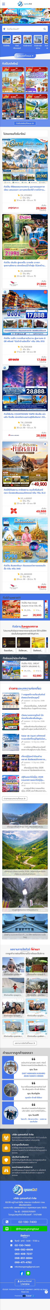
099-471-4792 (23, 1262)
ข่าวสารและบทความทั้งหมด (14, 798)
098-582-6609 (24, 1249)
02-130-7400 (22, 1245)
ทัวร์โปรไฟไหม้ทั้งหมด (24, 123)
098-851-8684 (23, 1258)
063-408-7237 (23, 1253)
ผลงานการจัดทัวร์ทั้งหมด (24, 1043)
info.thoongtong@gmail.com (27, 1266)
